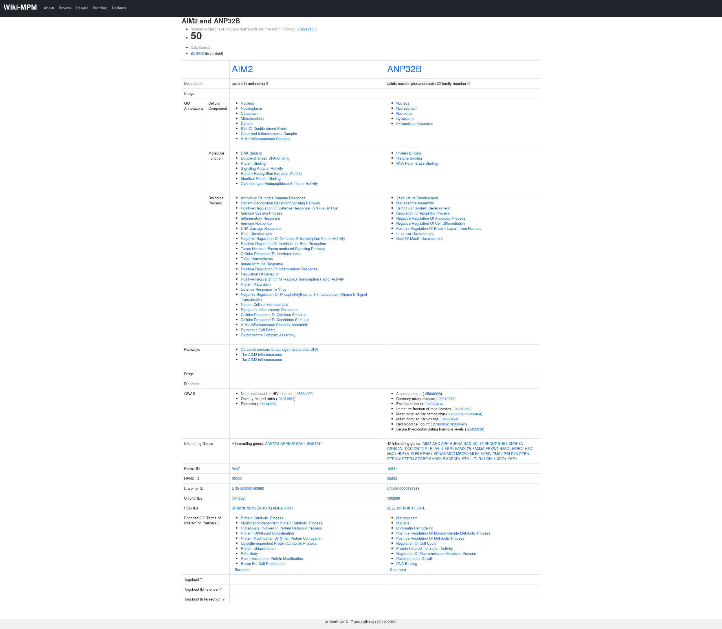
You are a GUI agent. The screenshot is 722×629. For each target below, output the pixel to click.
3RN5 (246, 508)
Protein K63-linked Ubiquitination (267, 533)
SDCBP (421, 458)
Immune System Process (262, 213)
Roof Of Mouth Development (419, 238)
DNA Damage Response (261, 228)
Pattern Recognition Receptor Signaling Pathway (280, 203)
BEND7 (491, 443)
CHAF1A (516, 443)
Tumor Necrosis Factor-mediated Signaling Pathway (283, 248)
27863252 (462, 408)
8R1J (411, 508)
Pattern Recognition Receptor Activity (271, 173)
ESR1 (449, 448)
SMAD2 (435, 458)
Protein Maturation (256, 284)
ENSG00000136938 (403, 488)
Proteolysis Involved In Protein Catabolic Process (281, 528)
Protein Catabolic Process (262, 517)
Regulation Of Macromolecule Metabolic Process (436, 553)
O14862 (238, 498)
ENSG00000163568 (248, 488)
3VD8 (256, 508)
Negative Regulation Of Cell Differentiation (430, 223)
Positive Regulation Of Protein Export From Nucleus (438, 228)
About (49, 7)
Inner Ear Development (415, 233)
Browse (65, 7)
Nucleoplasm (251, 108)
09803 (392, 478)
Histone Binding (409, 158)
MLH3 (474, 453)
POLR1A (511, 453)
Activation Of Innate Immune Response (273, 197)
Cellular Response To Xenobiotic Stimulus (275, 319)
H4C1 (391, 453)
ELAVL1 (436, 448)
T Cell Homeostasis (257, 258)
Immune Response (256, 223)
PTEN (524, 453)
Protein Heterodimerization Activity (424, 548)
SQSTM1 (314, 443)
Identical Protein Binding (261, 178)
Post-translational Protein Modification (272, 558)
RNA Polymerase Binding (417, 163)
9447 (236, 468)
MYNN (486, 453)
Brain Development (256, 233)
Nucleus (247, 103)
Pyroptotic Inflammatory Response (269, 309)
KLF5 (414, 453)
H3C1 (529, 448)
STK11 (467, 458)
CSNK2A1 (395, 448)
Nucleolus (404, 113)
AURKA (456, 443)
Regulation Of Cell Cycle (416, 543)
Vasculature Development (417, 197)
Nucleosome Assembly (415, 203)
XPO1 (502, 458)
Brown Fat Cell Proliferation (263, 563)
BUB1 (502, 443)
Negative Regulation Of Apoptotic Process (430, 218)
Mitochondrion (252, 118)
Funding (100, 7)
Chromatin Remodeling (414, 528)
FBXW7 (492, 448)
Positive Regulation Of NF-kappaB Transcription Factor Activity (292, 279)
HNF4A (403, 453)
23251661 (286, 398)
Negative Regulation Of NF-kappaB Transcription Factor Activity (293, 238)
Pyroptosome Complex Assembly (268, 334)
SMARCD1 (452, 458)
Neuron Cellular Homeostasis (264, 304)
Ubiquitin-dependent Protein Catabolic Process (279, 543)
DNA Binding (251, 153)
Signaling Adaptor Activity (262, 168)
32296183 (308, 29)
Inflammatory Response (260, 218)
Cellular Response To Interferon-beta (270, 253)
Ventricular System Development (423, 208)
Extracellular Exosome (414, 123)
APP (445, 443)
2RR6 (401, 508)
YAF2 (512, 458)
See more (242, 569)
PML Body (249, 553)
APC (436, 443)
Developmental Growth (414, 558)
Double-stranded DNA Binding (265, 158)
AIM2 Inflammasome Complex (265, 138)
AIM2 (242, 68)
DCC (409, 448)
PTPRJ (408, 458)
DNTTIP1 (421, 448)
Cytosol (247, 123)
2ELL (391, 508)
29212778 (446, 398)
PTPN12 (394, 458)
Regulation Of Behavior (260, 274)
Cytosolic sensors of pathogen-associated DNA (279, 349)
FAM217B (463, 448)
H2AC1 (505, 448)
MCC (451, 453)
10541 (392, 468)
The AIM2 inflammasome (261, 354)
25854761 (267, 403)
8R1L (421, 508)
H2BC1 (518, 448)
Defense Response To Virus (264, 289)
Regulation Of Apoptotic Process (423, 213)
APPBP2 (287, 443)
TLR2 (478, 458)
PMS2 (497, 453)
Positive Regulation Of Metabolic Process (430, 538)
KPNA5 (439, 453)
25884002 (304, 393)
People (82, 7)
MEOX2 (462, 453)
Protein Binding (253, 163)
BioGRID (197, 53)
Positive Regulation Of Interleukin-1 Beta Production (283, 243)
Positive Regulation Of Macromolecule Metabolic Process (443, 533)
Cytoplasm (249, 113)
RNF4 (300, 443)
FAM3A (478, 448)
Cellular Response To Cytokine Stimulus (274, 314)
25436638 (475, 429)
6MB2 (278, 508)
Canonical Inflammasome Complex (269, 133)
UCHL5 (490, 458)
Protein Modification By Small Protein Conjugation (281, 538)
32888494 (435, 403)
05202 (237, 478)
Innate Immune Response (262, 263)
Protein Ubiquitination (258, 548)
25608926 (433, 393)
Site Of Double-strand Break (264, 128)
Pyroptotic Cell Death (258, 329)
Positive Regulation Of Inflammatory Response (279, 269)
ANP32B (404, 68)
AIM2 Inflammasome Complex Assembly (274, 324)
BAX (467, 443)
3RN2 (236, 508)
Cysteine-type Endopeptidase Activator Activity (279, 183)
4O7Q (267, 508)
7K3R (288, 508)
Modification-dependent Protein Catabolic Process (281, 523)
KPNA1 (426, 453)
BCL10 (477, 443)
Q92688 (393, 498)
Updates (119, 7)
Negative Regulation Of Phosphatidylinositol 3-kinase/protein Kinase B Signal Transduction (304, 297)
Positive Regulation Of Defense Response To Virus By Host (290, 208)
